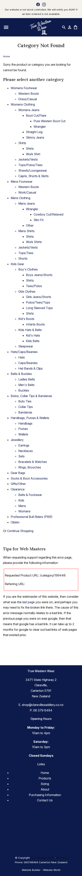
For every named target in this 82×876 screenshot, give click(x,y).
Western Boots (28, 93)
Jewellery (17, 440)
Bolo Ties (24, 401)
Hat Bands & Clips (30, 368)
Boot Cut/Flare (36, 115)
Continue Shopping (20, 531)
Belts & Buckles (21, 374)
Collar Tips (25, 407)
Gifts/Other (18, 484)
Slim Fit (38, 220)
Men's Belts (26, 385)
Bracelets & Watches (32, 462)
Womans (24, 511)
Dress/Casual (27, 99)
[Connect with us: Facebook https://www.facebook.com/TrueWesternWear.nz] (38, 4)
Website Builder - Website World (41, 869)
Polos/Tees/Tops (38, 302)
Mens (22, 506)
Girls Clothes (26, 291)
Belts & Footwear (30, 495)
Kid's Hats (33, 335)
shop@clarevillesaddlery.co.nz (43, 705)
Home (6, 56)
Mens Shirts (26, 231)
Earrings (23, 445)
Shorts (22, 258)
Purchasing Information (45, 795)
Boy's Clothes (28, 269)
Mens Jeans (26, 203)
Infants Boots (35, 324)
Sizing (45, 784)
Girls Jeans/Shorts (38, 297)
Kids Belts (32, 341)
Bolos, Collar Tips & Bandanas (31, 396)
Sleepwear (25, 346)
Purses (23, 429)
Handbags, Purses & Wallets (30, 418)
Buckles (23, 390)
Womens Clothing (23, 104)
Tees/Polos (34, 286)
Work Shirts (34, 242)
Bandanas (25, 412)
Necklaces (25, 451)
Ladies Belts (26, 379)
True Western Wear (42, 857)
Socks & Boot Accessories (29, 478)
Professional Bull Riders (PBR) (31, 517)
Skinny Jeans (35, 137)
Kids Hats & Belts (30, 330)
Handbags (25, 423)
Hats (21, 357)
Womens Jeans (28, 110)
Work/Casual (27, 192)
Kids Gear (17, 264)
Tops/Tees (25, 253)
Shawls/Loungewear (32, 170)
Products (45, 778)
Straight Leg (34, 132)
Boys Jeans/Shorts (39, 275)
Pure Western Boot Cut (49, 121)
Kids (21, 500)
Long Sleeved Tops (39, 308)
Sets (21, 456)
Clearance (18, 489)
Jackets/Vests (28, 159)
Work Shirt (33, 154)
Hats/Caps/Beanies (24, 352)
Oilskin (15, 522)
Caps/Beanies (28, 363)
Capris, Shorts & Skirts (33, 176)
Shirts (22, 143)
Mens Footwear (21, 181)
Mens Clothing (20, 198)
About (45, 789)
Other (30, 225)
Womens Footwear (24, 88)
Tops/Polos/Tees (30, 165)
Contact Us (45, 800)
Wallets (23, 434)
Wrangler (40, 126)
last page (28, 602)
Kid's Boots (26, 319)
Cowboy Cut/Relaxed (48, 214)
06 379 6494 (42, 710)
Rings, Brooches (29, 467)
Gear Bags (18, 473)
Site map (61, 857)
